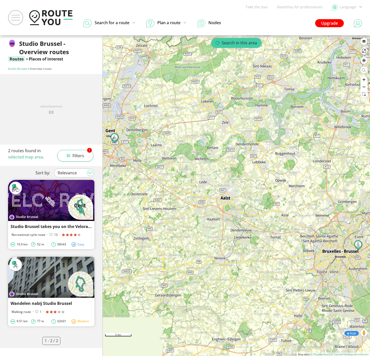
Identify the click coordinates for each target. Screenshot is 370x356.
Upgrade (329, 23)
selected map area (25, 157)
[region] (236, 195)
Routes (17, 59)
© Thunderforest (320, 354)
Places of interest (46, 59)
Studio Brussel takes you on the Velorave (52, 226)
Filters (81, 154)
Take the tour (257, 7)
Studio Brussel (17, 69)
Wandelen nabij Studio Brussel (41, 303)
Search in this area (239, 43)
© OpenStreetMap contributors (349, 354)
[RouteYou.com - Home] (50, 17)
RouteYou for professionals (300, 7)
